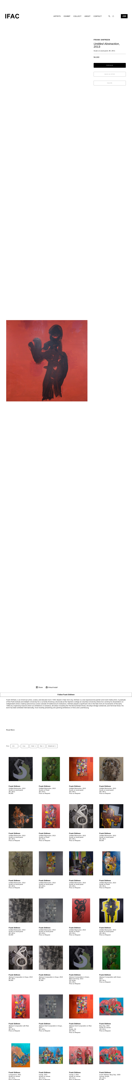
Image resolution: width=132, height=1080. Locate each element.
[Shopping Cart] (113, 16)
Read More (10, 730)
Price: (7, 746)
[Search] (109, 16)
